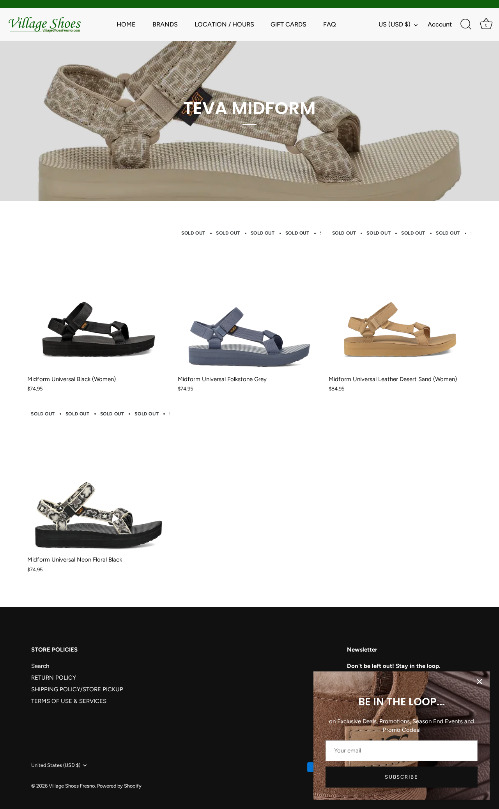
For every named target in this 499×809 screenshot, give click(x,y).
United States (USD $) (55, 765)
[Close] (479, 681)
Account (440, 24)
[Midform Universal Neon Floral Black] (98, 480)
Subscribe (401, 777)
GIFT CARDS (288, 24)
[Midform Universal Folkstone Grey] (249, 299)
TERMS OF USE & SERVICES (68, 701)
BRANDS (165, 24)
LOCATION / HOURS (224, 24)
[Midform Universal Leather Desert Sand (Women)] (400, 299)
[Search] (465, 24)
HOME (126, 24)
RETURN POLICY (53, 677)
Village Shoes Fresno (72, 786)
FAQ (329, 24)
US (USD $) (395, 24)
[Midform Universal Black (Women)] (98, 299)
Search (40, 665)
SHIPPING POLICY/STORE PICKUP (77, 689)
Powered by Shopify (119, 786)
